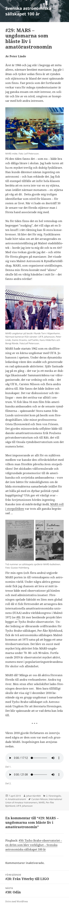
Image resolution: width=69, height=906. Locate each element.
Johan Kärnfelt (33, 795)
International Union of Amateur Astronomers (33, 801)
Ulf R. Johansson (24, 805)
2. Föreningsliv (53, 795)
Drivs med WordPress (16, 901)
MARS (42, 802)
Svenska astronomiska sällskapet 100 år (28, 10)
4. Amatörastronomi (15, 799)
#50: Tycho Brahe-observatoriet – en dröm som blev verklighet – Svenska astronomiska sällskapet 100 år (33, 845)
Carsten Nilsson (39, 799)
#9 (17, 617)
